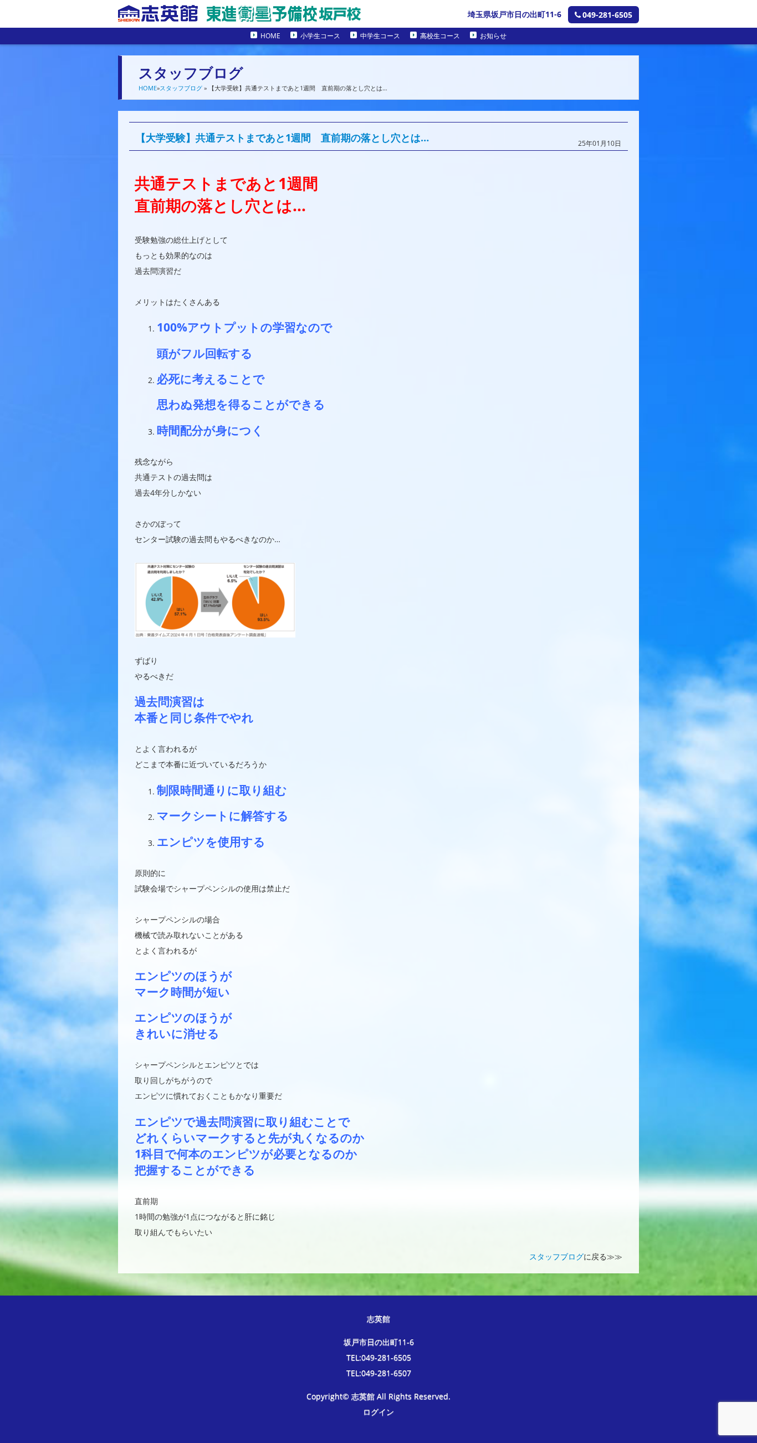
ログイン (378, 1411)
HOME (270, 35)
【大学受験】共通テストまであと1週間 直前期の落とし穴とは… (282, 137)
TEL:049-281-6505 (378, 1357)
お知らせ (493, 35)
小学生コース (320, 35)
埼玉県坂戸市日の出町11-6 (514, 14)
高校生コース (440, 35)
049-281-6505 (607, 14)
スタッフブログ (181, 88)
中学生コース (380, 35)
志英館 (378, 1318)
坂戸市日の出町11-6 (379, 1342)
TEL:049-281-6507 (378, 1373)
